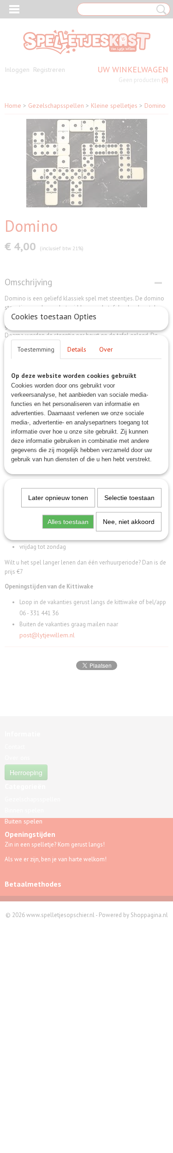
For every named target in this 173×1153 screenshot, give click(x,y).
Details (76, 349)
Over (106, 349)
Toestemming (35, 349)
